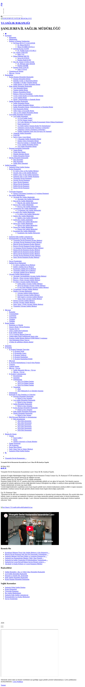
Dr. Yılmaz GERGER (20, 52)
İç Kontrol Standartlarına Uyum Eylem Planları (24, 362)
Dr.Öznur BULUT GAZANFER (24, 43)
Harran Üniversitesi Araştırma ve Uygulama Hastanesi (31, 193)
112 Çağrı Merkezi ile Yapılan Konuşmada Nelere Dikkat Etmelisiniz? (40, 122)
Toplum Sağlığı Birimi (20, 90)
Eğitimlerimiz (17, 379)
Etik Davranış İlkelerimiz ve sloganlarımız (23, 417)
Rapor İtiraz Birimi (15, 447)
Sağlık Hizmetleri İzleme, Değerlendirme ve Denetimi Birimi (33, 107)
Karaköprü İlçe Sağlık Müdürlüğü (24, 231)
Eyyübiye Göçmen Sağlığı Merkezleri (25, 282)
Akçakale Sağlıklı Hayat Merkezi (24, 272)
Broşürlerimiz (17, 376)
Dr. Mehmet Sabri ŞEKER (26, 64)
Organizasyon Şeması (16, 71)
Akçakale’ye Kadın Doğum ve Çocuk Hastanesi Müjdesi (23, 564)
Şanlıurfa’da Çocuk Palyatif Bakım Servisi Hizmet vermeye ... (25, 562)
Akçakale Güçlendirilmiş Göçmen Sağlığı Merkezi (29, 276)
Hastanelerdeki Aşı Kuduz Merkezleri (21, 238)
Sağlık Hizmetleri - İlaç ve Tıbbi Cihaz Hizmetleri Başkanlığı (25, 572)
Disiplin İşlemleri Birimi (21, 154)
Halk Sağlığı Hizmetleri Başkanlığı (20, 86)
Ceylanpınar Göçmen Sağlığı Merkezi (25, 289)
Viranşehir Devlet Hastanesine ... (15, 458)
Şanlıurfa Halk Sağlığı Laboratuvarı (20, 237)
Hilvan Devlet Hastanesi (21, 184)
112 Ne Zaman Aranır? (24, 120)
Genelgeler (12, 316)
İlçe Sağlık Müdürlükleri (17, 195)
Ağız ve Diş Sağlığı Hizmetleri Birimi (25, 113)
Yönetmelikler (13, 314)
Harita (15, 440)
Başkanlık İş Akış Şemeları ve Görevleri (22, 394)
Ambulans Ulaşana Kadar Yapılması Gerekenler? (33, 128)
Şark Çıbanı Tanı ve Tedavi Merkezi (21, 449)
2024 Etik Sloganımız (24, 428)
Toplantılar (16, 387)
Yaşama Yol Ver (14, 329)
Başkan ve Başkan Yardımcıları (19, 41)
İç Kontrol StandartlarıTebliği (22, 359)
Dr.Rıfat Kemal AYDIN (21, 49)
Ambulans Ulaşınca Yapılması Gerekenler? (31, 129)
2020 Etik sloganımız (24, 425)
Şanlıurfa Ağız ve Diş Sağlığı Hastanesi (26, 176)
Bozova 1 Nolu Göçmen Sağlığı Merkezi (26, 280)
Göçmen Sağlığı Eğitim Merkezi (28, 293)
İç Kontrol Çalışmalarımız (17, 374)
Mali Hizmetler (18, 161)
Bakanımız (12, 37)
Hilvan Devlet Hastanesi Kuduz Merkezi (26, 253)
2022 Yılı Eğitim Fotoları (25, 381)
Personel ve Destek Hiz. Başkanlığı (16, 576)
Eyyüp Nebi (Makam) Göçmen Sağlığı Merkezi (33, 287)
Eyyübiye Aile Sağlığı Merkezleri (28, 214)
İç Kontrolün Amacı (19, 353)
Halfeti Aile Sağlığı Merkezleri (27, 222)
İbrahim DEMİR (22, 66)
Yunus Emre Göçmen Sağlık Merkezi (29, 299)
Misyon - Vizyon (14, 368)
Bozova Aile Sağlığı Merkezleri (27, 206)
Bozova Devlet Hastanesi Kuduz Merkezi (27, 246)
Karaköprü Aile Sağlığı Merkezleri (28, 233)
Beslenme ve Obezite (16, 325)
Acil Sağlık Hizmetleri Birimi (27, 146)
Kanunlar (12, 312)
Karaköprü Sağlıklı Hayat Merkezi (24, 269)
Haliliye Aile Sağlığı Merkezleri (27, 218)
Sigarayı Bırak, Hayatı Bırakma (19, 327)
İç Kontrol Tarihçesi (19, 355)
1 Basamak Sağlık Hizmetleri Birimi (29, 139)
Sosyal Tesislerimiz (15, 261)
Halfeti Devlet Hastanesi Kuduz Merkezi (26, 252)
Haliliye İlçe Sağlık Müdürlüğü (23, 216)
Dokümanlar (13, 393)
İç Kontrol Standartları (20, 357)
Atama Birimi (17, 150)
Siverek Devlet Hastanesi (21, 180)
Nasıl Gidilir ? (17, 438)
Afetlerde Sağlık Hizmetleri (22, 133)
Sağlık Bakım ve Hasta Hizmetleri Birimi (26, 84)
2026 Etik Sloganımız (24, 430)
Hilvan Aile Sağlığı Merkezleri (27, 225)
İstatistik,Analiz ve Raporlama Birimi (25, 81)
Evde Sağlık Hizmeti (16, 332)
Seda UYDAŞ (22, 69)
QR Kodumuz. (14, 445)
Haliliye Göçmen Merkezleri (22, 291)
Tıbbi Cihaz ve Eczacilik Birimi (23, 111)
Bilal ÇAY (20, 54)
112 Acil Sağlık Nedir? (24, 118)
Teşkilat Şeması (14, 366)
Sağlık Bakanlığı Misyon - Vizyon (24, 370)
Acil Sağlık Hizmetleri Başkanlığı (20, 114)
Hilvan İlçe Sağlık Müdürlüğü (23, 223)
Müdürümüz (13, 39)
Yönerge (12, 364)
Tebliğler (12, 321)
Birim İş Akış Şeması (24, 415)
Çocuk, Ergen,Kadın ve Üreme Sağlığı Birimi (28, 96)
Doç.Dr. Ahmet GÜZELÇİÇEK (23, 62)
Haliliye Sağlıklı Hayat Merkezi (23, 267)
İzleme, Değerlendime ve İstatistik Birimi (26, 99)
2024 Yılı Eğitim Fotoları (25, 385)
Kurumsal (8, 35)
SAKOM (16, 135)
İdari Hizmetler (18, 159)
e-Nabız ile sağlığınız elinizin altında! (21, 342)
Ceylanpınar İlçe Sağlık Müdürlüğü (24, 208)
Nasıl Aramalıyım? (23, 124)
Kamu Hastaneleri (15, 169)
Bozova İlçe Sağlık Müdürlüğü (23, 205)
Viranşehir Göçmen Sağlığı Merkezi (25, 306)
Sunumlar (16, 378)
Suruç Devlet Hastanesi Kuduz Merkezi (26, 257)
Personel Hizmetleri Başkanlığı (19, 148)
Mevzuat (8, 310)
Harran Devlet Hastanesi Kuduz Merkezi (26, 250)
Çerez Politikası (18, 682)
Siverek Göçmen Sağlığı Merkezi (24, 302)
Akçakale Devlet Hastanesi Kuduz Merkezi (27, 242)
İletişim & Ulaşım (10, 434)
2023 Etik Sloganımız (24, 426)
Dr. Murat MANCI (23, 45)
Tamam (3, 685)
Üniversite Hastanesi (16, 191)
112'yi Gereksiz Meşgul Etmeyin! (20, 334)
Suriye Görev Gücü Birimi (22, 137)
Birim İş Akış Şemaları (24, 398)
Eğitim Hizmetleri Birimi (21, 156)
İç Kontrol (8, 347)
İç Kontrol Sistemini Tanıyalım (19, 349)
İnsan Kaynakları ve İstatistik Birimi (29, 143)
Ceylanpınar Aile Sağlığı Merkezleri (29, 210)
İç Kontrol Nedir (18, 351)
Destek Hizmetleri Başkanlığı (18, 158)
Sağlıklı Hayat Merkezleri (17, 263)
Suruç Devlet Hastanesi (21, 182)
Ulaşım (11, 436)
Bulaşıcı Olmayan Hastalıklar (22, 94)
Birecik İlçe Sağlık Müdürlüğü (23, 201)
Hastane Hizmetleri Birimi (21, 79)
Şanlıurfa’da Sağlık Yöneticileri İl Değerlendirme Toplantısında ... (26, 560)
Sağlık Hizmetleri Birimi (21, 103)
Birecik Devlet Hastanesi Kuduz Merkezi (26, 244)
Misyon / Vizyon (14, 73)
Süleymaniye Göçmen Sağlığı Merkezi (30, 297)
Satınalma (8, 346)
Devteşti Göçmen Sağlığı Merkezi (28, 295)
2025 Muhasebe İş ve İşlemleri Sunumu (30, 391)
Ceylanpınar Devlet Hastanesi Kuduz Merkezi (28, 248)
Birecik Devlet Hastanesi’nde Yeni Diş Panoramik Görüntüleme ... (26, 554)
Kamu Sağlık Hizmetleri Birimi (23, 105)
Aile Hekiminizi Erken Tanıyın (19, 340)
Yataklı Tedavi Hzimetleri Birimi (28, 141)
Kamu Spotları (10, 323)
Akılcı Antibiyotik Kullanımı (18, 331)
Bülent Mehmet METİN (21, 56)
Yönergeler (12, 317)
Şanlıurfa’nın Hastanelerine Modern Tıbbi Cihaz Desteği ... (24, 558)
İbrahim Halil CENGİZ (21, 67)
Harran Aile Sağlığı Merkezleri (27, 229)
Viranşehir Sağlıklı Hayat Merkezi (24, 270)
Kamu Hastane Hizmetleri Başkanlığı (21, 77)
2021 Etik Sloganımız (24, 423)
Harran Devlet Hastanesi (21, 188)
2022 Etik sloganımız (24, 421)
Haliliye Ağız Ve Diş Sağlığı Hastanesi (26, 175)
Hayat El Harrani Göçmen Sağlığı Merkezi (31, 285)
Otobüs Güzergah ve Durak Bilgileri (25, 441)
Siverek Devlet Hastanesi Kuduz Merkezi (26, 255)
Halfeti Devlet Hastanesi (21, 186)
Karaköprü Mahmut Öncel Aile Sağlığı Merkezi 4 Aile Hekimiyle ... (27, 552)
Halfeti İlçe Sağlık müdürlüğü (23, 220)
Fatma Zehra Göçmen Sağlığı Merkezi (29, 284)
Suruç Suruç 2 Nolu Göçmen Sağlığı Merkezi (28, 304)
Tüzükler (12, 319)
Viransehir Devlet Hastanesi (22, 178)
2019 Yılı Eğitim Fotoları (25, 383)
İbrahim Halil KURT (24, 60)
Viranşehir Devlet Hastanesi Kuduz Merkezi (27, 240)
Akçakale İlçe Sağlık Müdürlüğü (24, 197)
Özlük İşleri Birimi (19, 152)
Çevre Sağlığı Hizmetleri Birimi (27, 144)
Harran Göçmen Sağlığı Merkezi (24, 300)
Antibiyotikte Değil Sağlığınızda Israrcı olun (23, 336)
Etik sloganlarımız (19, 419)
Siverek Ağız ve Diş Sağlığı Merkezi (25, 173)
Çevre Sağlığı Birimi (20, 97)
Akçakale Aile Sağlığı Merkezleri (28, 199)
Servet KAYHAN (23, 58)
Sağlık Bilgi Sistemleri (20, 163)
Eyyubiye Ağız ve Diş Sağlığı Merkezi (26, 171)
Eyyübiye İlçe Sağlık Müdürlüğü (24, 212)
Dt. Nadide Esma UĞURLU (26, 50)
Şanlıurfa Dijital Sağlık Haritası (19, 167)
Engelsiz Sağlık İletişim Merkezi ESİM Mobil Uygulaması (28, 338)
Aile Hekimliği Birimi (20, 88)
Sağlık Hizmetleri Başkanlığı (18, 101)
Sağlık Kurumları (10, 165)
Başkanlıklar (9, 75)
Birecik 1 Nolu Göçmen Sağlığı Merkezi (26, 278)
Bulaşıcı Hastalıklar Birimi (22, 92)
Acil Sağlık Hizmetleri (20, 116)
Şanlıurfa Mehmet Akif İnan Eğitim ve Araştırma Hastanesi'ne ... (26, 556)
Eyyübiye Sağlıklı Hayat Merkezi (24, 265)
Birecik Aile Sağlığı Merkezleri (27, 203)
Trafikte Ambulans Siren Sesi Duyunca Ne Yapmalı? (34, 131)
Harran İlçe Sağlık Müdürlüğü (23, 227)
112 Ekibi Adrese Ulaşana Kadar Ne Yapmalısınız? (34, 126)
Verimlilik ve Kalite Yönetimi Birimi (25, 82)
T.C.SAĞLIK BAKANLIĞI (15, 23)
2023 (19, 389)
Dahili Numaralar (15, 443)
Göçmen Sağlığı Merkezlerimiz (19, 274)
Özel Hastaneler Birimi (20, 109)
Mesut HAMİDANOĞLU (26, 47)
